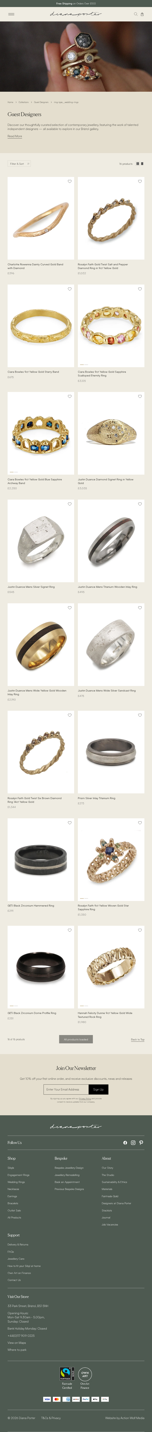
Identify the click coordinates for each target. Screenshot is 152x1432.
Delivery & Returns (18, 1244)
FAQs (11, 1251)
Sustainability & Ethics (114, 1182)
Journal (106, 1217)
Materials (107, 1189)
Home (10, 102)
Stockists (107, 1210)
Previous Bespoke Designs (69, 1189)
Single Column (142, 163)
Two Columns (138, 163)
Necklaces (13, 1189)
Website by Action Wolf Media (124, 1418)
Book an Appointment (67, 1182)
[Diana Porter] (76, 14)
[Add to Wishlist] (69, 181)
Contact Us (14, 1279)
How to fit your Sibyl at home (24, 1265)
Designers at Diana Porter (116, 1203)
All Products (14, 1217)
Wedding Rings (16, 1182)
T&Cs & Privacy (51, 1418)
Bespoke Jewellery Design (69, 1167)
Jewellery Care (16, 1258)
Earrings (12, 1196)
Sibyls (11, 1167)
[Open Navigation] (11, 14)
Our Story (107, 1167)
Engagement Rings (18, 1174)
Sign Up (98, 1089)
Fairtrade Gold (110, 1196)
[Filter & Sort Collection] (19, 163)
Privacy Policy (85, 1098)
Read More (15, 136)
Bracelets (13, 1203)
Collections (24, 102)
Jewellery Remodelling (67, 1174)
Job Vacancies (110, 1224)
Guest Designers (41, 102)
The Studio (108, 1174)
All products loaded (76, 1039)
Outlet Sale (14, 1210)
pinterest (141, 1142)
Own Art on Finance (19, 1272)
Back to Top (137, 1039)
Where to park (17, 1350)
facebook (125, 1142)
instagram (133, 1142)
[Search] (136, 14)
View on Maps (17, 1343)
